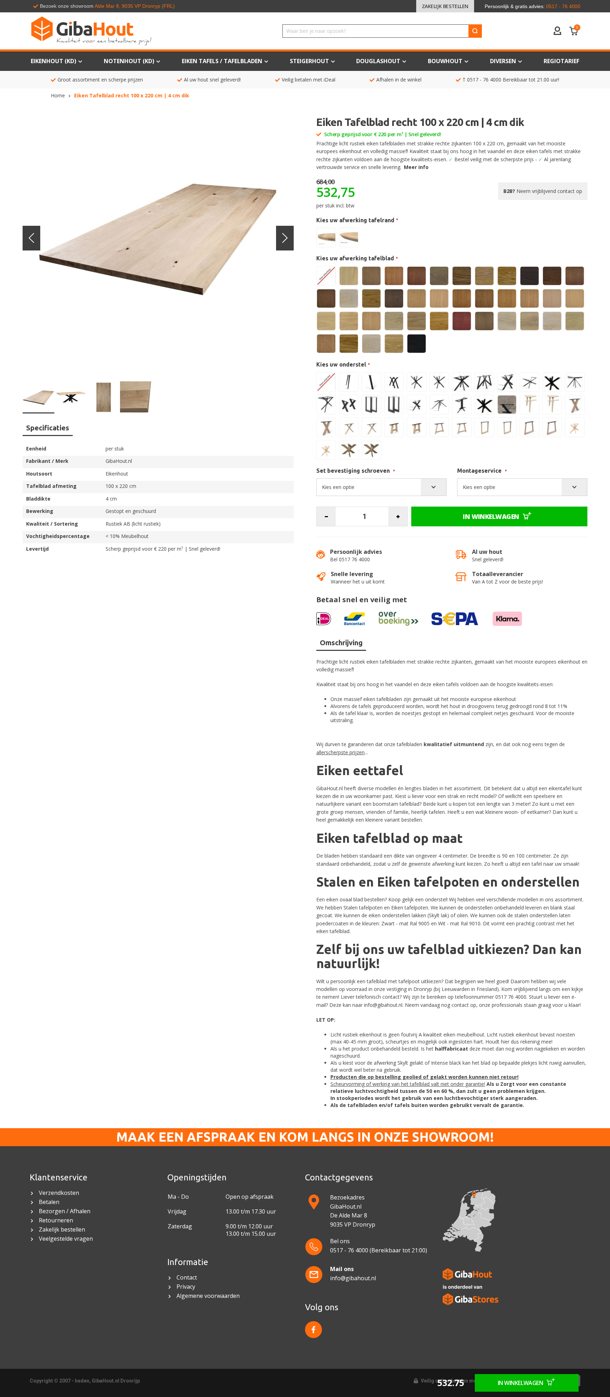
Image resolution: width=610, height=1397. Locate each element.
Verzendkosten (59, 1193)
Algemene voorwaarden (209, 1296)
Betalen (49, 1202)
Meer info (416, 167)
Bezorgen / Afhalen (64, 1211)
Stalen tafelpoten (363, 907)
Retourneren (56, 1220)
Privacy (186, 1286)
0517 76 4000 (510, 996)
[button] (31, 238)
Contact (187, 1277)
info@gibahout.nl (383, 1005)
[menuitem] (561, 61)
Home (58, 95)
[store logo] (123, 31)
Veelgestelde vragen (66, 1238)
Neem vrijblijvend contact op (542, 191)
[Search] (475, 31)
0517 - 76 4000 (484, 79)
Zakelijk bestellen (445, 6)
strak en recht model (471, 796)
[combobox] (382, 31)
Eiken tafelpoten (409, 907)
